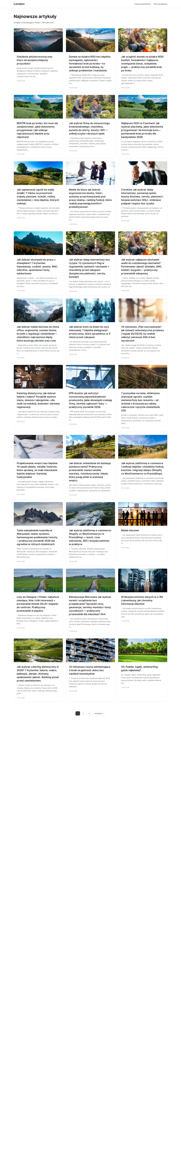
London (19, 4)
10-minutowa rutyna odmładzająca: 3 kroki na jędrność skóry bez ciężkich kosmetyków (90, 670)
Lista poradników (142, 4)
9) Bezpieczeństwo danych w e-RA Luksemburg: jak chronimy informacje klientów (142, 600)
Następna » (99, 713)
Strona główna (160, 4)
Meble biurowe (130, 530)
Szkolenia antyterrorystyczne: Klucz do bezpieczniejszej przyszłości (35, 60)
